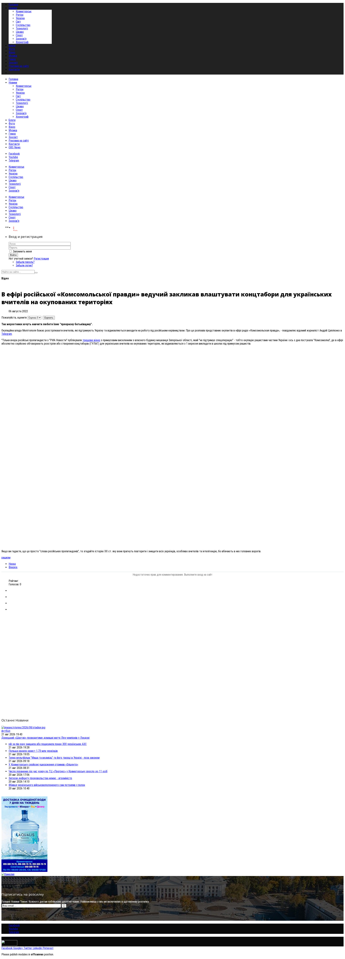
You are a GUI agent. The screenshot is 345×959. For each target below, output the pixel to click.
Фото (12, 123)
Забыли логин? (24, 265)
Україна (20, 18)
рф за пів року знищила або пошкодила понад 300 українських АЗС (48, 744)
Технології (22, 28)
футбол (5, 731)
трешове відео (91, 340)
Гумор (12, 133)
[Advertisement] (109, 639)
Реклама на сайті (19, 140)
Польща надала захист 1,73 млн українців (33, 751)
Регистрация (41, 258)
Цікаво (20, 32)
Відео (12, 127)
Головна (13, 79)
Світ (18, 21)
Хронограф (22, 42)
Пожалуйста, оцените (14, 317)
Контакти (14, 144)
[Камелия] (7, 874)
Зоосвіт (13, 137)
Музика (13, 130)
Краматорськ (23, 11)
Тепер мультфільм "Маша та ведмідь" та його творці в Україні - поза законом (54, 757)
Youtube (13, 157)
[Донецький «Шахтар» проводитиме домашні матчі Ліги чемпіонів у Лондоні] (23, 727)
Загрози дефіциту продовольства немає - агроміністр (40, 778)
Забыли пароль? (25, 262)
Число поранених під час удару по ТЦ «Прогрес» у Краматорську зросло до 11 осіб (58, 771)
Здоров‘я (21, 38)
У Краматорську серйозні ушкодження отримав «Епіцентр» (43, 764)
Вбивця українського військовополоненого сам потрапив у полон (47, 785)
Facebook (14, 153)
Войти (13, 255)
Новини (13, 82)
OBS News (14, 147)
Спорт (19, 35)
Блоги (12, 120)
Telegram (14, 160)
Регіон (19, 15)
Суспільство (23, 25)
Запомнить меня (22, 251)
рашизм (5, 557)
